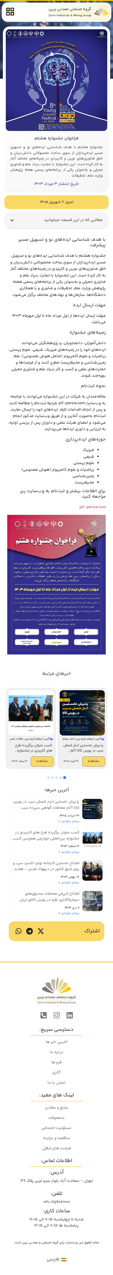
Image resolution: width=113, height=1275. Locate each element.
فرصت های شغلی (56, 1148)
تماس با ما (56, 1083)
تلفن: (56, 1194)
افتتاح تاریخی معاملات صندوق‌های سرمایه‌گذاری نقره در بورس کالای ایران (49, 897)
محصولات (56, 1118)
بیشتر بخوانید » (69, 821)
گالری (56, 1072)
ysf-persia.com (92, 507)
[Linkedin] (69, 1015)
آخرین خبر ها (56, 1042)
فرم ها (56, 1062)
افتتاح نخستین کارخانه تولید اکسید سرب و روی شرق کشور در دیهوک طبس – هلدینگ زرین (45, 869)
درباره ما (56, 1052)
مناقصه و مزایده (56, 1138)
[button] (12, 220)
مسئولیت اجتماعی (56, 1128)
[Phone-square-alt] (43, 1015)
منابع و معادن (56, 1108)
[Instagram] (56, 1015)
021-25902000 (56, 1202)
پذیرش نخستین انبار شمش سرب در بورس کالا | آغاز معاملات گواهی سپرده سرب (46, 805)
